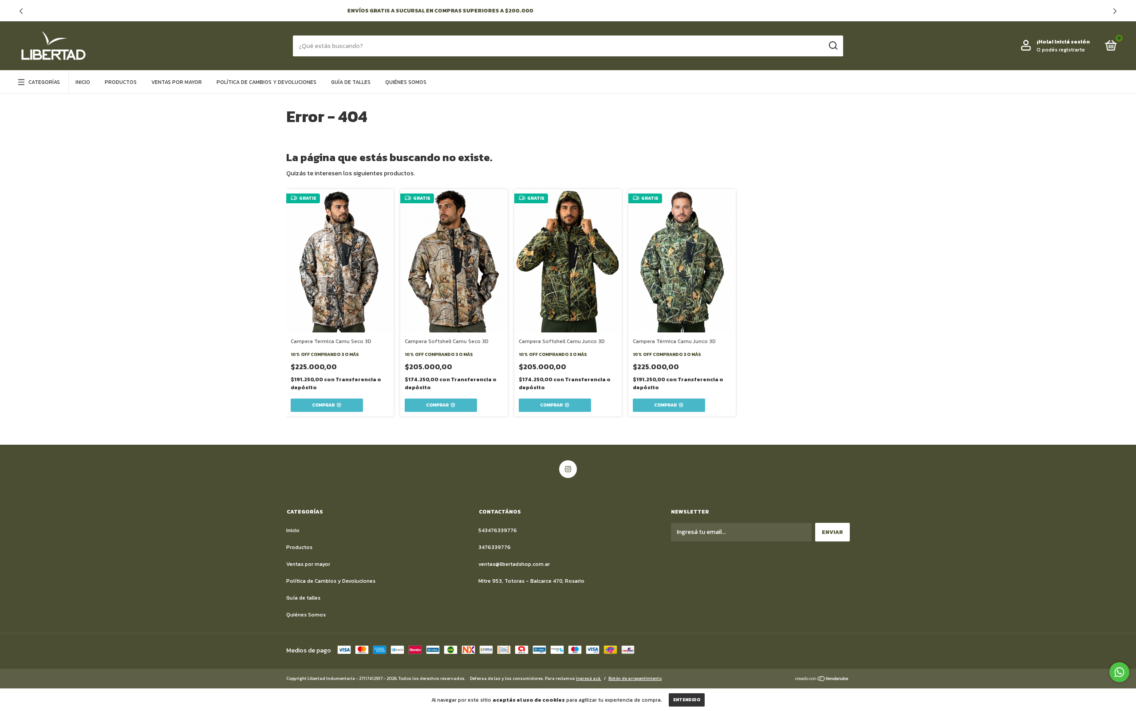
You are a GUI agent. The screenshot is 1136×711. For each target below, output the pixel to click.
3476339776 (494, 547)
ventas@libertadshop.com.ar (514, 564)
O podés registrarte (1061, 50)
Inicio (82, 82)
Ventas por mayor (176, 82)
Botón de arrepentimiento (635, 678)
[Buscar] (832, 46)
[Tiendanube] (822, 679)
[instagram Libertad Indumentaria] (568, 469)
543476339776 (497, 530)
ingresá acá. (588, 678)
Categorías (44, 82)
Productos (121, 82)
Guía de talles (351, 82)
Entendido (686, 699)
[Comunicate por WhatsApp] (1119, 672)
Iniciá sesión (1072, 42)
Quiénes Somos (405, 82)
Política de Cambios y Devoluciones (266, 82)
